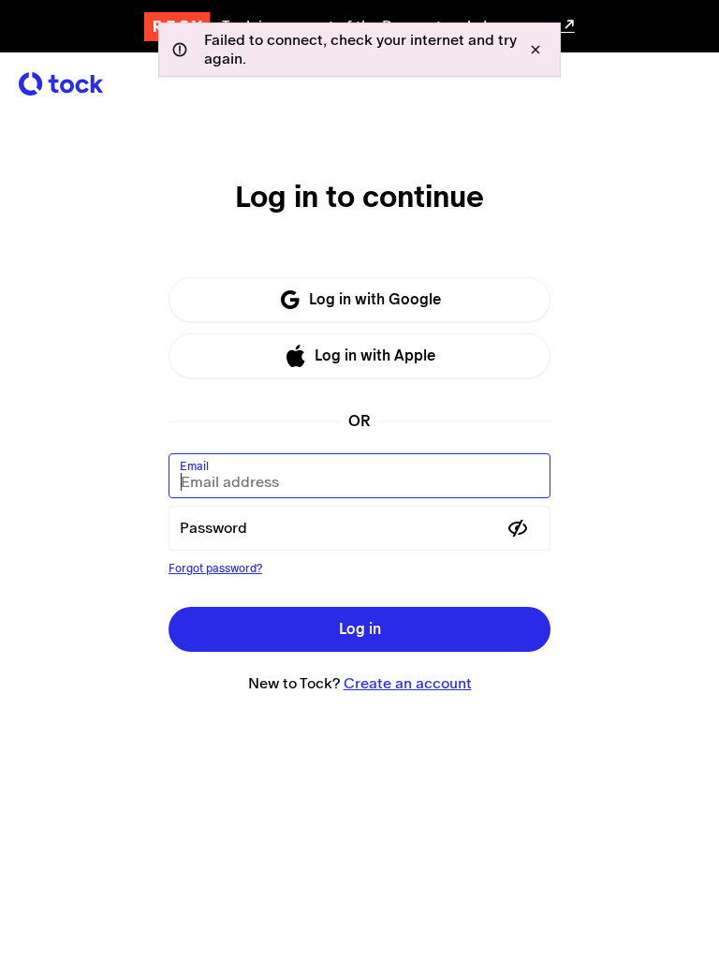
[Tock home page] (61, 84)
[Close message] (535, 50)
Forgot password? (215, 568)
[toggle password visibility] (517, 528)
